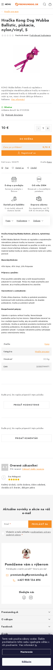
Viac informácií (18, 99)
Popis (8, 220)
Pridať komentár (26, 438)
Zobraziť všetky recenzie (33, 469)
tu (36, 645)
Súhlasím (26, 661)
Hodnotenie (22, 220)
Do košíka (26, 138)
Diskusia (36, 220)
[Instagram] (31, 597)
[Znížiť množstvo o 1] (38, 128)
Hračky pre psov (42, 351)
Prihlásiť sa (40, 524)
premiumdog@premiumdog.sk (28, 575)
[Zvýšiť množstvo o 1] (47, 128)
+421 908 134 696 (29, 580)
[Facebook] (24, 597)
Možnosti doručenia (14, 114)
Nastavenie (26, 652)
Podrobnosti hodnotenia (40, 35)
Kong (49, 162)
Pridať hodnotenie (26, 404)
